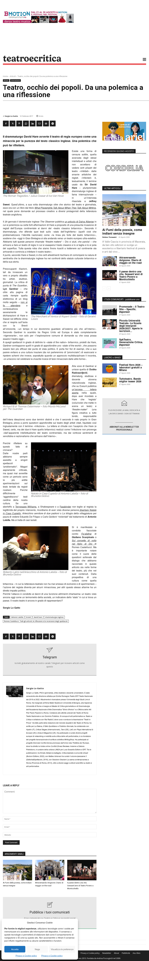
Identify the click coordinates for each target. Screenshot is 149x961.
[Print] (46, 123)
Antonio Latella (17, 617)
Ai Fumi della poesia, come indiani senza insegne (122, 231)
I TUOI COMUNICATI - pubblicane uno (122, 299)
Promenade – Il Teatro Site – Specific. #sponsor (131, 309)
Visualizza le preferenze (62, 949)
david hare (38, 617)
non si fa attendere (15, 303)
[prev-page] (104, 288)
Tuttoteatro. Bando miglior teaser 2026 (130, 380)
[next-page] (109, 288)
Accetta (14, 949)
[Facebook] (6, 123)
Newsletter (106, 953)
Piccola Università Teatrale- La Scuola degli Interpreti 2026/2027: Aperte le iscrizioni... (130, 326)
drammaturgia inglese (54, 617)
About (116, 953)
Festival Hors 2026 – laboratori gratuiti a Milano (130, 367)
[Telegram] (53, 123)
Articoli (13, 76)
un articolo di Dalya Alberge (79, 221)
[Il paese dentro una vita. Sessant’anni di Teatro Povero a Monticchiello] (81, 870)
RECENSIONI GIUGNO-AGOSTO (119, 151)
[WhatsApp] (26, 123)
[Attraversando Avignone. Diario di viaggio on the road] (49, 870)
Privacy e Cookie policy (26, 955)
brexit (28, 617)
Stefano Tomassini (109, 237)
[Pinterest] (19, 123)
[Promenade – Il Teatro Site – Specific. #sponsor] (109, 310)
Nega (37, 949)
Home (5, 76)
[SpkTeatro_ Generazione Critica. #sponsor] (109, 343)
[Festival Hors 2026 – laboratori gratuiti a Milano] (109, 368)
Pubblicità (126, 953)
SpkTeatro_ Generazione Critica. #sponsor (131, 342)
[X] (12, 123)
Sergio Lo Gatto (11, 116)
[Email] (39, 123)
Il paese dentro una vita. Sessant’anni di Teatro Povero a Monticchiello (80, 886)
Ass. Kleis (136, 953)
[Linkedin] (33, 123)
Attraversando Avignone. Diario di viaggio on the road (130, 260)
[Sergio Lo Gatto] (14, 729)
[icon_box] (49, 660)
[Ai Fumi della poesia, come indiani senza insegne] (17, 870)
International (15, 80)
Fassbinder (65, 506)
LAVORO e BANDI (112, 357)
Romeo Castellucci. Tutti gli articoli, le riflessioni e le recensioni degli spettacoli (36, 621)
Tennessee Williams (26, 506)
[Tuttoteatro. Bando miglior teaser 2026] (109, 382)
